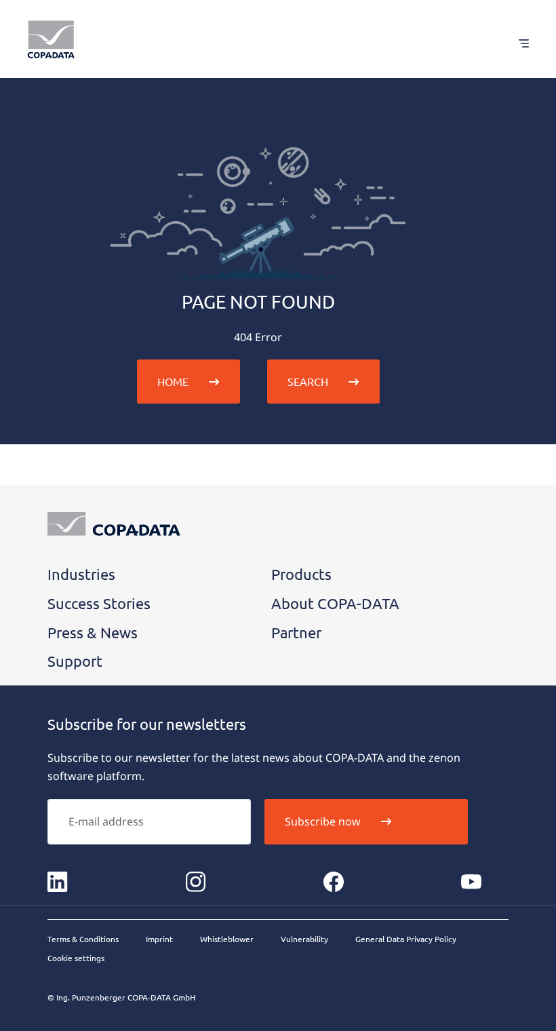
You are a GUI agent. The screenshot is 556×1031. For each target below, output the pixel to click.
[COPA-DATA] (51, 39)
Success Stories (99, 603)
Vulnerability (304, 938)
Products (301, 574)
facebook (333, 882)
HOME (172, 381)
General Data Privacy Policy (405, 938)
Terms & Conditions (83, 938)
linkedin (57, 882)
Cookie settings (75, 957)
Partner (296, 632)
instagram (195, 882)
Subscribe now (323, 821)
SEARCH (307, 381)
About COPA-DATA (335, 603)
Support (74, 660)
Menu (517, 43)
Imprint (159, 938)
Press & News (92, 632)
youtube (471, 882)
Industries (81, 574)
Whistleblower (227, 938)
